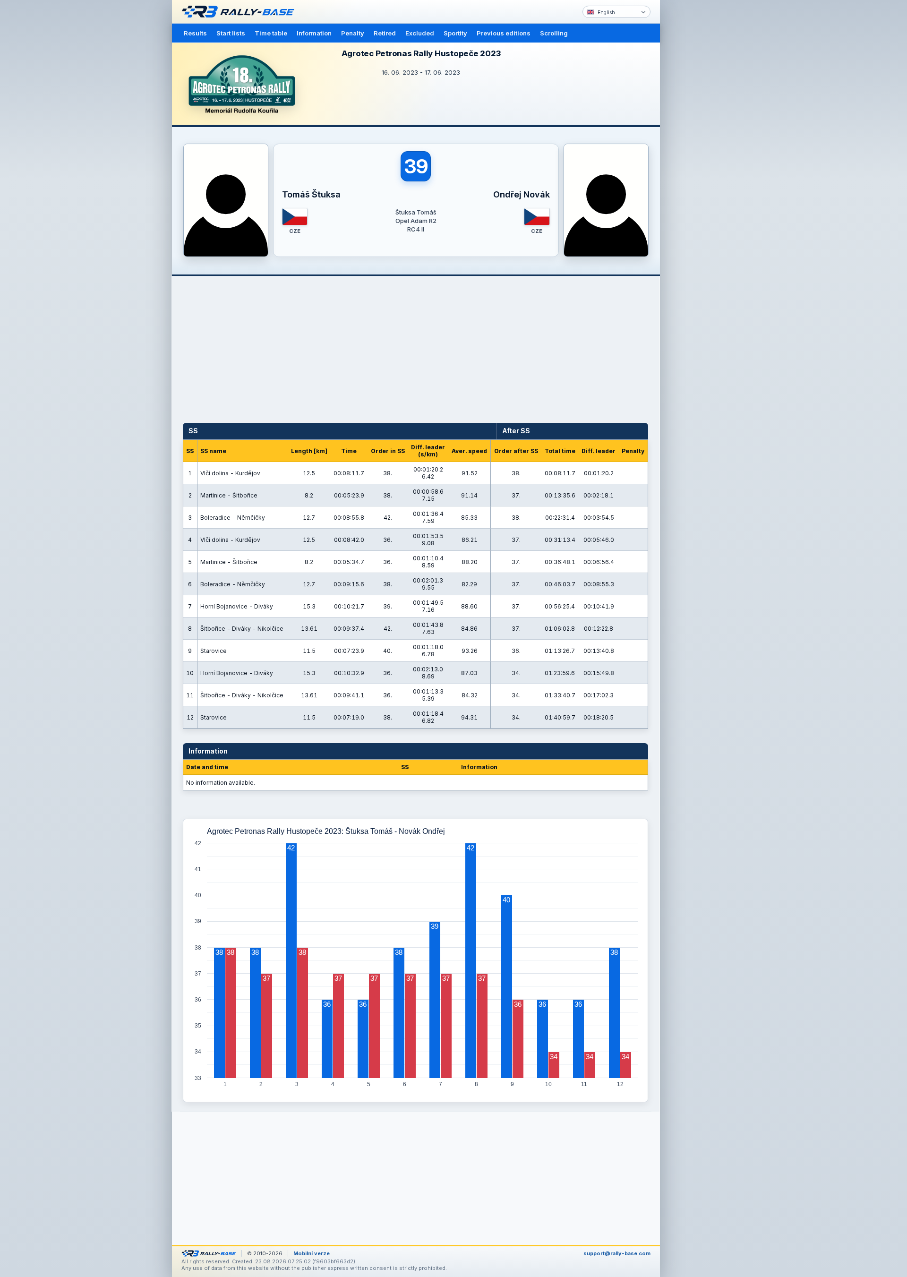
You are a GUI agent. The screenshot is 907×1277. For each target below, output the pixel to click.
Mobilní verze (311, 1253)
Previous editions (504, 33)
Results (195, 33)
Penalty (352, 33)
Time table (271, 33)
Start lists (230, 33)
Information (314, 33)
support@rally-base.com (616, 1253)
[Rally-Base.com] (240, 11)
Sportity (455, 33)
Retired (385, 33)
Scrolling (554, 33)
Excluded (419, 33)
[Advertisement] (700, 146)
